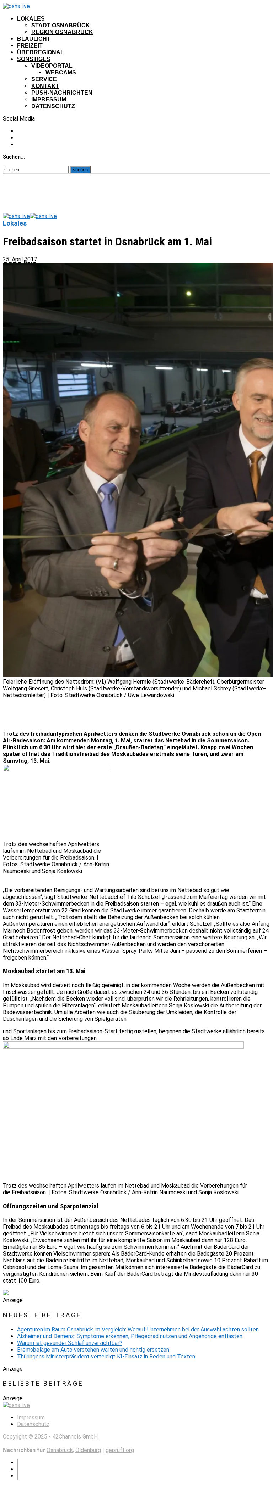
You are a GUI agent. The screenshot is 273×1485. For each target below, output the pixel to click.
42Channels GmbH (75, 1436)
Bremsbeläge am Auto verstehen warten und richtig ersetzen (93, 1349)
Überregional (40, 52)
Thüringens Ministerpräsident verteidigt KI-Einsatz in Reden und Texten (106, 1356)
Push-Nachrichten (61, 93)
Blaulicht (33, 39)
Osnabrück (60, 1450)
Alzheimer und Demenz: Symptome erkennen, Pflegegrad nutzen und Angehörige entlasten (129, 1336)
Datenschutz (53, 106)
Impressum (48, 99)
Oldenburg (88, 1450)
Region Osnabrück (62, 32)
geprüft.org (120, 1450)
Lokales (31, 19)
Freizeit (30, 46)
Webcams (61, 72)
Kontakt (45, 86)
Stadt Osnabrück (60, 25)
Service (44, 79)
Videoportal (52, 66)
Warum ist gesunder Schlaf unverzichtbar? (69, 1343)
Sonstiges (33, 59)
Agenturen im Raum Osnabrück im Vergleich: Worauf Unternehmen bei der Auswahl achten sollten (138, 1329)
